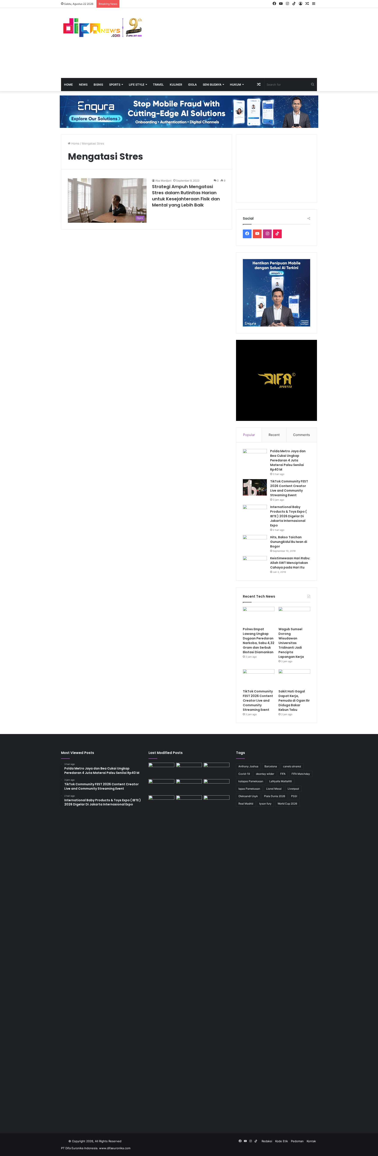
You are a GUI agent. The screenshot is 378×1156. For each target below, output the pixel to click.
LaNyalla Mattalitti (280, 781)
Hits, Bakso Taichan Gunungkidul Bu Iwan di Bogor (288, 542)
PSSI (294, 796)
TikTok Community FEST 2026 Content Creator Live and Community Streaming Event (289, 488)
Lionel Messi (274, 788)
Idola (192, 84)
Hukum (235, 84)
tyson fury (265, 803)
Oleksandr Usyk (248, 796)
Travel (158, 84)
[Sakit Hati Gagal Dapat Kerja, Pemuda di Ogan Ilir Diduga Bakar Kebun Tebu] (294, 678)
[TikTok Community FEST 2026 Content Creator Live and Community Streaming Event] (255, 487)
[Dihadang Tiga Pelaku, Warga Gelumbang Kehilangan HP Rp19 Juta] (161, 770)
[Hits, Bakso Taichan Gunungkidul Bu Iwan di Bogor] (255, 543)
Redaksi (267, 1141)
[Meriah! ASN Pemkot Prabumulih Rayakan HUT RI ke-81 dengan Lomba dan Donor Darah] (189, 802)
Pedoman (297, 1141)
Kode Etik (281, 1141)
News (83, 84)
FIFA (282, 773)
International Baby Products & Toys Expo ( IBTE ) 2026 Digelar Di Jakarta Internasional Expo (288, 516)
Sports (114, 84)
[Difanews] (101, 28)
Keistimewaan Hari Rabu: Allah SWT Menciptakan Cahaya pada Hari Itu (290, 563)
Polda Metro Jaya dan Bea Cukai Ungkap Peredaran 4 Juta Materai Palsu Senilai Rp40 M (288, 460)
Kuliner (176, 84)
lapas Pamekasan (249, 788)
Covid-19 (244, 773)
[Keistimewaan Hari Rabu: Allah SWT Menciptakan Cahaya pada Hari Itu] (255, 564)
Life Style (136, 84)
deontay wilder (265, 773)
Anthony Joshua (248, 766)
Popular (249, 435)
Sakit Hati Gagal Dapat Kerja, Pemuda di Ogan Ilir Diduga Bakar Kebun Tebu (294, 700)
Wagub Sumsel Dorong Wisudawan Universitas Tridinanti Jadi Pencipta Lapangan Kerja (291, 643)
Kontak (311, 1141)
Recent (274, 435)
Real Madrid (245, 803)
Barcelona (270, 766)
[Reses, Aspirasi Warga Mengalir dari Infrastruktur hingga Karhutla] (216, 959)
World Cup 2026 (287, 803)
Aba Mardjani (163, 180)
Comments (301, 435)
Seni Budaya (212, 84)
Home (68, 84)
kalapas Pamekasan (250, 781)
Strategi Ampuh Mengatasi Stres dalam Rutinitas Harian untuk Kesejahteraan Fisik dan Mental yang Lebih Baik (186, 196)
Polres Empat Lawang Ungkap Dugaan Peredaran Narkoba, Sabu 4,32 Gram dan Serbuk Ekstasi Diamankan (258, 640)
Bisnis (98, 84)
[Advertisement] (233, 43)
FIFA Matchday (301, 773)
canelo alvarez (292, 766)
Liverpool (293, 788)
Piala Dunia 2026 (274, 796)
